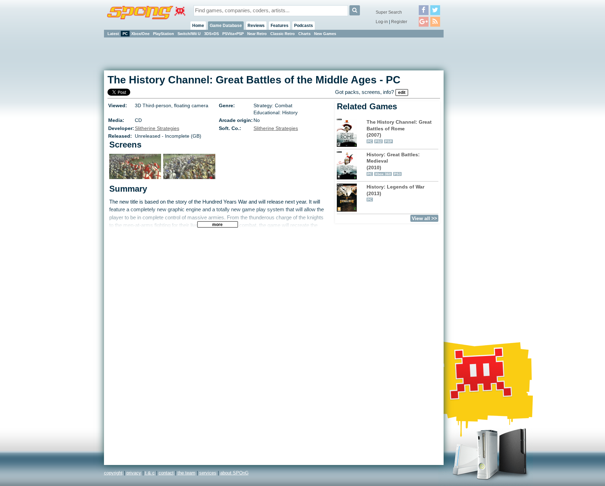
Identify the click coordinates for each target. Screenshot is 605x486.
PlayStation (163, 34)
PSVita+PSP (233, 34)
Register (399, 21)
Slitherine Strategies (157, 128)
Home (198, 25)
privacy (133, 472)
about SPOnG (234, 472)
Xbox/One (140, 34)
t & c (150, 472)
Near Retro (257, 34)
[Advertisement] (475, 144)
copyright (113, 472)
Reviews (256, 25)
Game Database (226, 25)
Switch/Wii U (189, 34)
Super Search (389, 12)
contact (166, 472)
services (207, 472)
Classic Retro (282, 34)
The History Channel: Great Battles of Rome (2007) (399, 131)
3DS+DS (211, 34)
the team (186, 472)
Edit (401, 92)
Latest (113, 34)
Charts (304, 34)
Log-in (382, 21)
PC (125, 34)
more (217, 224)
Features (279, 25)
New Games (325, 34)
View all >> (424, 218)
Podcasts (303, 25)
